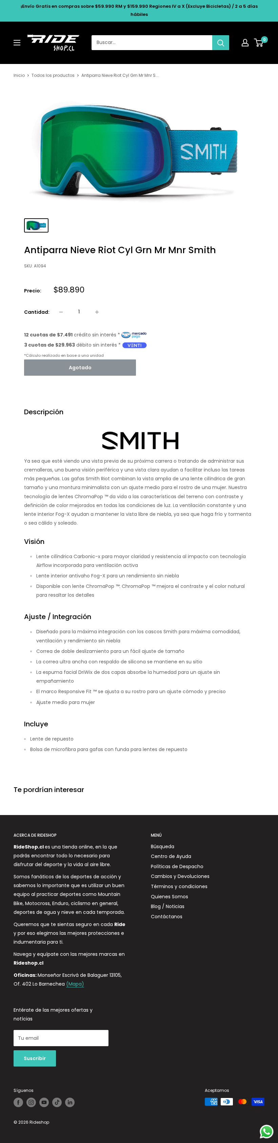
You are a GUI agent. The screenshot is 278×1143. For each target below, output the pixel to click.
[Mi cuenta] (245, 42)
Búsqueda (162, 846)
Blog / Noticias (167, 906)
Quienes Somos (169, 896)
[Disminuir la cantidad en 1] (61, 312)
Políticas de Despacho (177, 866)
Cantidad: (36, 312)
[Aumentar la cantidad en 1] (97, 312)
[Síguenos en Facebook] (18, 1102)
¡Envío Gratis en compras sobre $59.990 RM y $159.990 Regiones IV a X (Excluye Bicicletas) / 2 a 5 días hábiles (139, 10)
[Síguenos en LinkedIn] (70, 1102)
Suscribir (35, 1058)
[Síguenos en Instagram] (31, 1102)
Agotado (80, 367)
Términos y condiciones (179, 886)
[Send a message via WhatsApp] (267, 1132)
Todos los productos (53, 75)
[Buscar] (220, 42)
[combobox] (152, 42)
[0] (259, 43)
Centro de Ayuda (171, 856)
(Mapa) (75, 984)
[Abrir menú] (17, 42)
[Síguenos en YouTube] (44, 1102)
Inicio (19, 75)
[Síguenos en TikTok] (57, 1102)
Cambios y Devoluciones (180, 876)
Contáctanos (166, 916)
